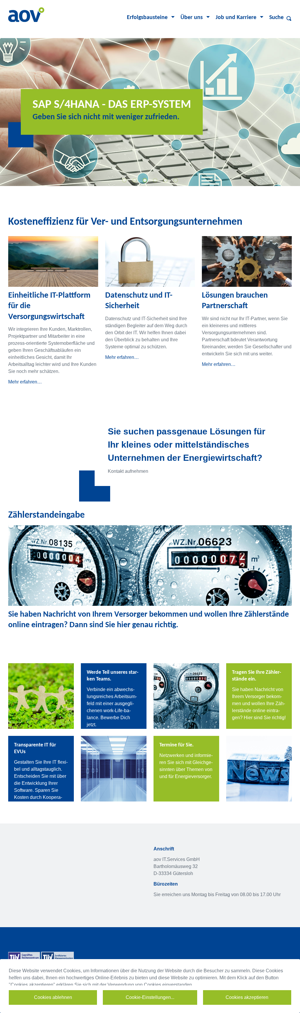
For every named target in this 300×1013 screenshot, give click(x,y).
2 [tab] (135, 181)
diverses (289, 18)
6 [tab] (176, 181)
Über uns (191, 18)
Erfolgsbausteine (147, 18)
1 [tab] (125, 181)
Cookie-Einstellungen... (150, 997)
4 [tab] (156, 181)
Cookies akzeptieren (247, 997)
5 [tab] (166, 181)
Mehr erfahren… (25, 381)
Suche (276, 18)
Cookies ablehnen (53, 997)
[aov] (26, 14)
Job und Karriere (236, 18)
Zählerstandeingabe (46, 515)
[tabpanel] (150, 112)
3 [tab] (146, 181)
